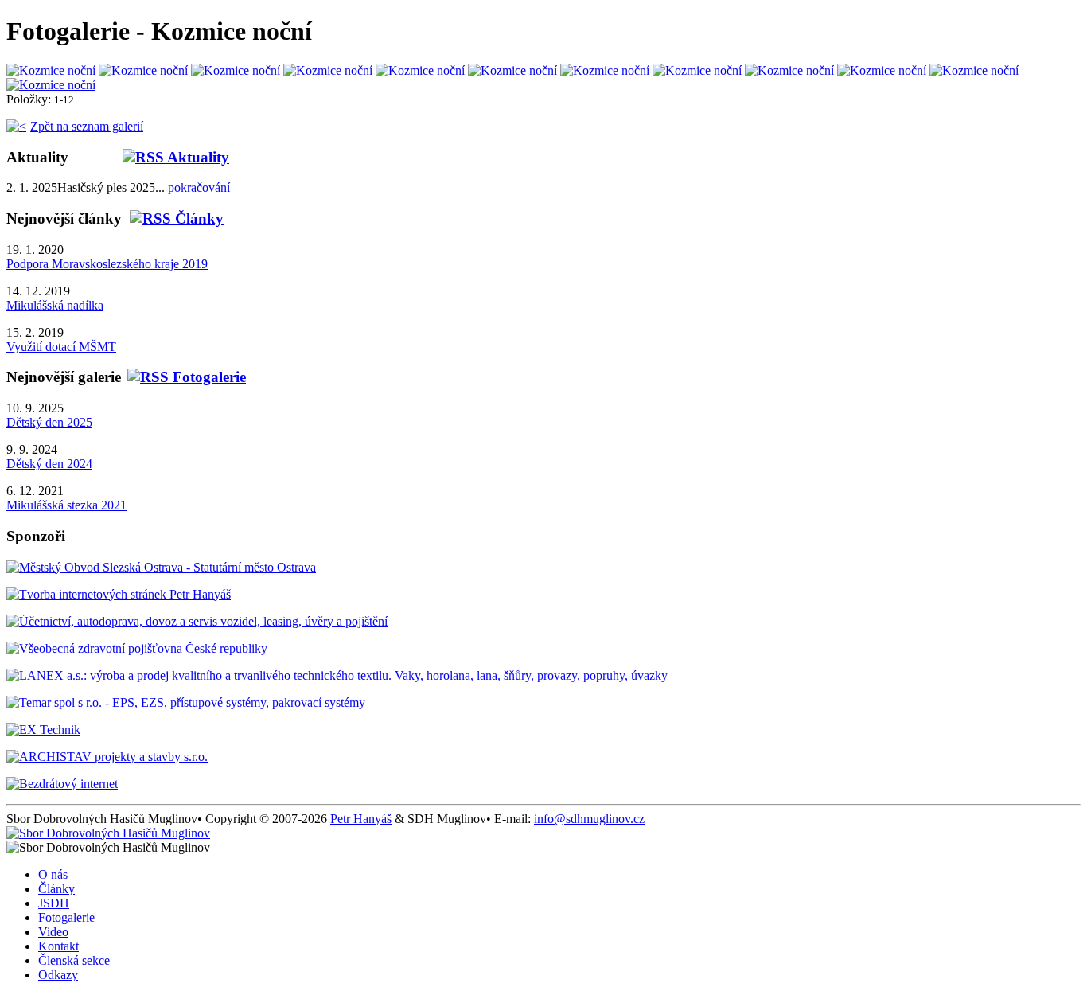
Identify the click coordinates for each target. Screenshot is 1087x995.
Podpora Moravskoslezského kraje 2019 (107, 264)
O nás (53, 874)
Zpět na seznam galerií (86, 126)
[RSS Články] (173, 218)
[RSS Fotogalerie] (183, 377)
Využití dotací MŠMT (61, 346)
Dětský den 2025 (49, 422)
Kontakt (58, 946)
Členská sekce (74, 960)
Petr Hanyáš (361, 818)
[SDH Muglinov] (108, 833)
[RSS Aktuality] (148, 157)
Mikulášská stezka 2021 (66, 505)
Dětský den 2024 (49, 463)
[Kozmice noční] (50, 70)
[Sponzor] (161, 567)
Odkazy (58, 974)
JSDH (53, 903)
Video (53, 931)
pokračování (199, 187)
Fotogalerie (66, 917)
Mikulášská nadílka (54, 305)
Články (56, 889)
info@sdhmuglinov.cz (589, 818)
